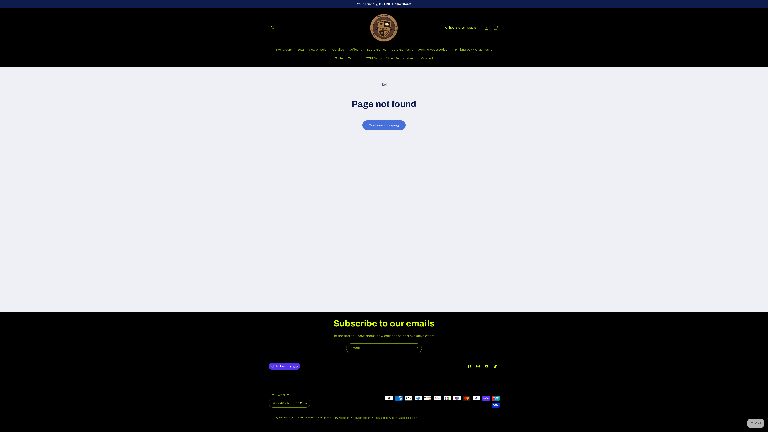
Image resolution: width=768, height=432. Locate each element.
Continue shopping (384, 125)
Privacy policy (362, 418)
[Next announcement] (498, 4)
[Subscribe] (417, 348)
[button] (273, 27)
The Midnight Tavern (291, 418)
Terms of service (385, 418)
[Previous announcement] (269, 4)
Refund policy (341, 418)
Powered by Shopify (316, 418)
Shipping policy (408, 418)
